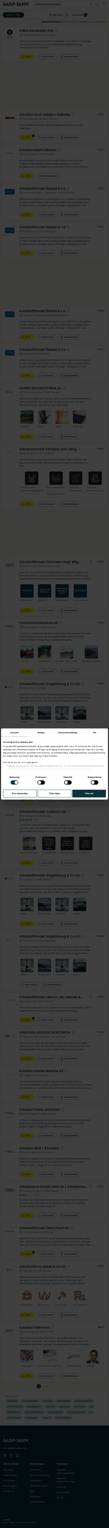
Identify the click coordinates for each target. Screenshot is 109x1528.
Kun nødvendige (20, 793)
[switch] (41, 782)
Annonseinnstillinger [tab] (68, 732)
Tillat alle (89, 793)
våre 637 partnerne (17, 746)
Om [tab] (94, 732)
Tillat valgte (54, 793)
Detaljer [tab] (41, 732)
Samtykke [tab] (14, 732)
